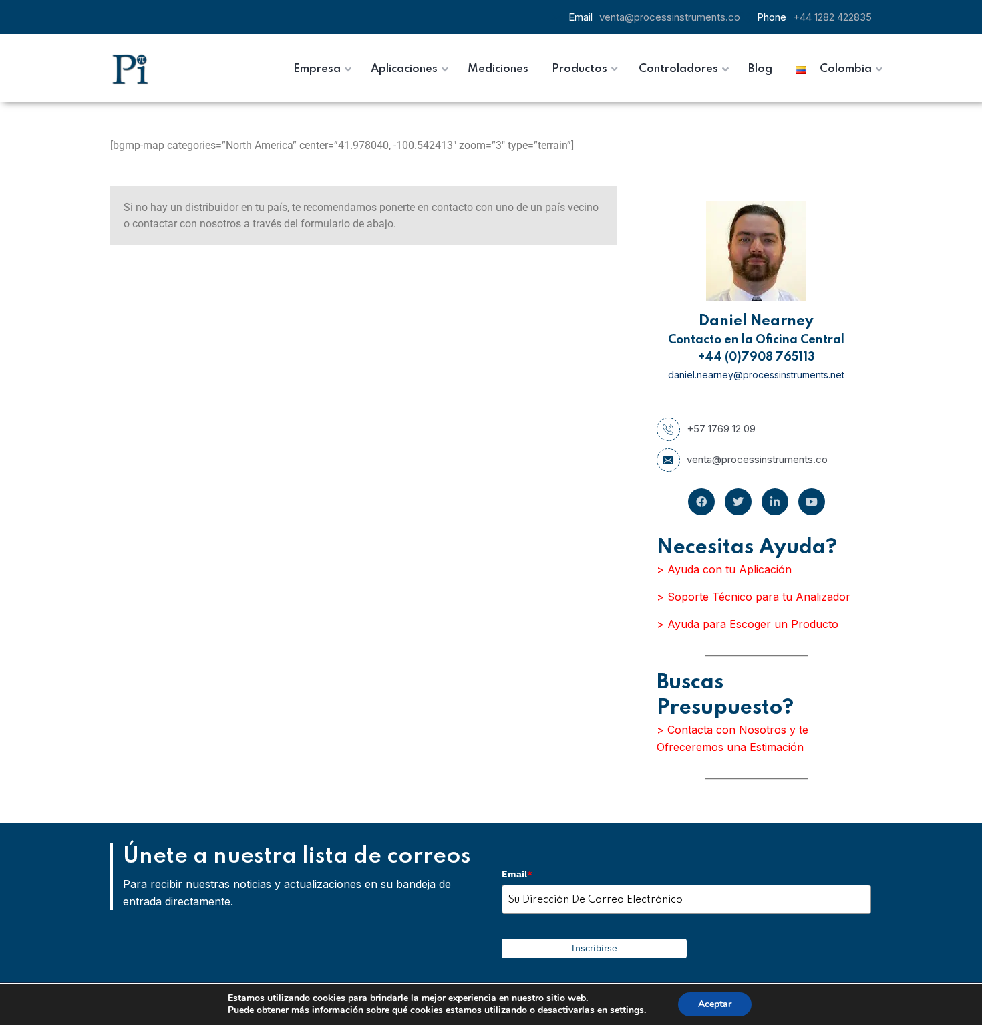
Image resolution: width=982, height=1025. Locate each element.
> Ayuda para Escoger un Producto (747, 624)
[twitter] (738, 501)
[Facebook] (701, 501)
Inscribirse (594, 948)
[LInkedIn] (775, 501)
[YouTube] (811, 501)
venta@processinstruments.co (669, 17)
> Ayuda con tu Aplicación (724, 569)
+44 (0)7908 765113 (756, 357)
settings (627, 1010)
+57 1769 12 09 (721, 428)
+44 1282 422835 (832, 17)
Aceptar (714, 1004)
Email (517, 874)
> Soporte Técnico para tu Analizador (753, 596)
